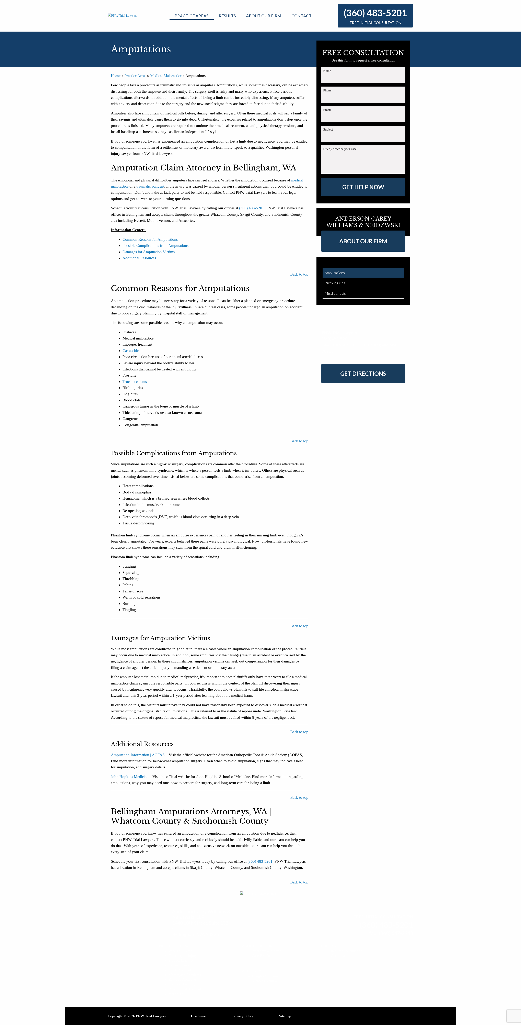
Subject (328, 129)
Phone (327, 90)
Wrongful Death (180, 951)
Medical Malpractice (166, 76)
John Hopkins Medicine (129, 777)
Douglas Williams (265, 976)
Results (227, 15)
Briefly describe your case (340, 149)
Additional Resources (139, 258)
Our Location (340, 956)
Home (115, 76)
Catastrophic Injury (183, 956)
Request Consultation (346, 951)
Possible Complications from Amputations (155, 245)
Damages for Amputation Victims (149, 252)
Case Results (261, 956)
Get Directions (363, 373)
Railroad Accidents (183, 979)
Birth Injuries (335, 283)
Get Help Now (363, 186)
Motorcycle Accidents (185, 975)
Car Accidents (179, 965)
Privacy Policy (243, 1016)
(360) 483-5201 (375, 12)
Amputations (335, 272)
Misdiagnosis (335, 293)
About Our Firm (263, 15)
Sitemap (285, 1016)
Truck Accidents (181, 970)
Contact (301, 15)
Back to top (299, 274)
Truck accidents (135, 381)
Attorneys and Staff (266, 951)
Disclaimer (199, 1016)
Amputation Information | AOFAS (138, 755)
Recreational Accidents (185, 989)
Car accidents (133, 350)
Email (327, 110)
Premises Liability (182, 984)
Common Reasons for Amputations (151, 239)
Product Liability (181, 960)
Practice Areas (192, 15)
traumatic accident (149, 186)
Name (327, 71)
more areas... (178, 994)
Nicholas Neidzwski (266, 981)
